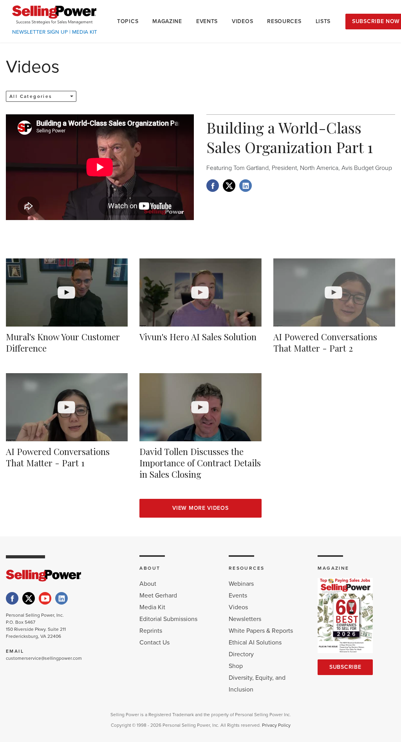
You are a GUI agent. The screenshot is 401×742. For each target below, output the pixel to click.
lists (323, 21)
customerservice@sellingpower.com (44, 658)
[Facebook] (12, 598)
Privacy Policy (276, 725)
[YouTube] (45, 598)
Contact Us (154, 642)
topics (127, 21)
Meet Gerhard (158, 595)
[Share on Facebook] (212, 185)
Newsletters (245, 619)
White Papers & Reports (261, 631)
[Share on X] (229, 185)
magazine (167, 21)
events (207, 21)
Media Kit (152, 607)
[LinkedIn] (61, 598)
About (147, 584)
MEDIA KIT (84, 32)
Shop (236, 666)
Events (238, 595)
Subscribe (345, 667)
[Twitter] (28, 598)
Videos (238, 607)
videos (242, 21)
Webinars (241, 584)
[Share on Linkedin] (245, 185)
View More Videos (200, 508)
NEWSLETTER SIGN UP (40, 32)
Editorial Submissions (168, 619)
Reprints (150, 631)
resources (284, 21)
